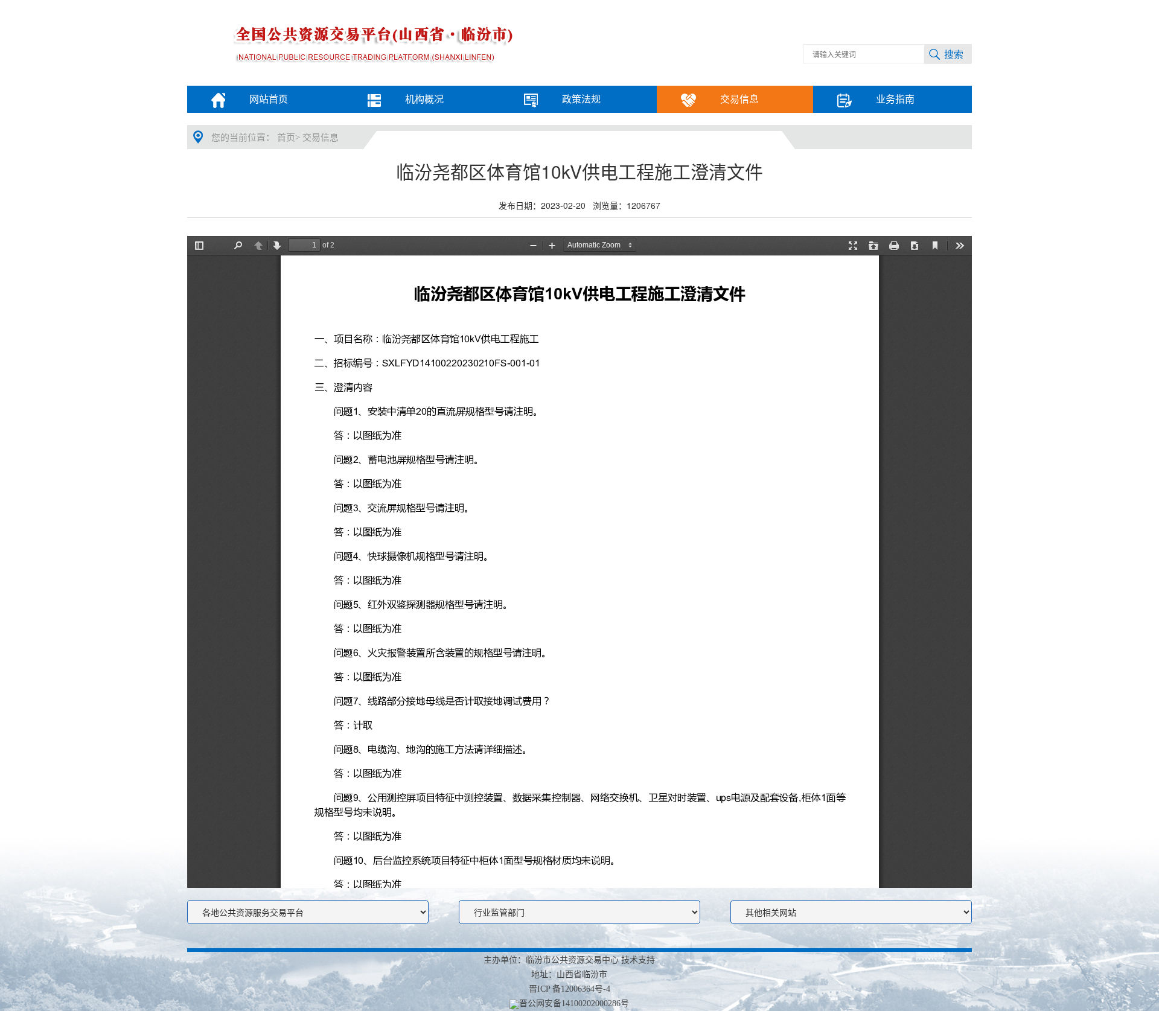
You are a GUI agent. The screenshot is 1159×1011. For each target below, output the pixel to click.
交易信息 (320, 137)
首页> (288, 137)
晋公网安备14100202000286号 (574, 1003)
